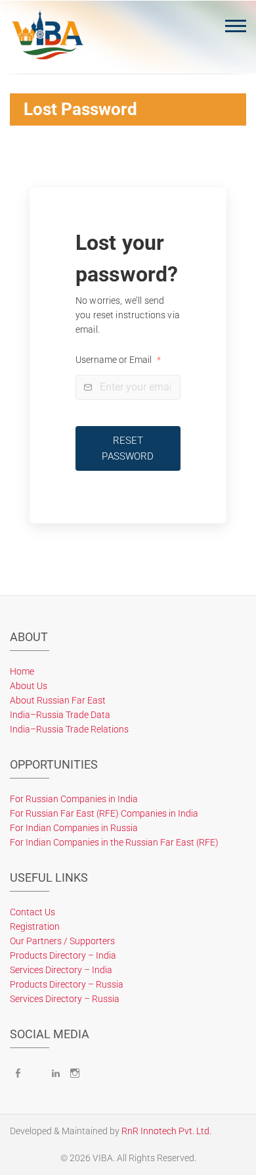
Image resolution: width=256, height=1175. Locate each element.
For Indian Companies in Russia (74, 828)
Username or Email (118, 359)
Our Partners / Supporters (62, 941)
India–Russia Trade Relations (69, 729)
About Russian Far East (58, 700)
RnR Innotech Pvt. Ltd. (166, 1131)
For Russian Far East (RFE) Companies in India (104, 813)
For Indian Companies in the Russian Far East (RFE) (114, 842)
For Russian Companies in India (74, 799)
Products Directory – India (63, 955)
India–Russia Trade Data (60, 714)
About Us (28, 686)
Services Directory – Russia (64, 999)
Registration (35, 926)
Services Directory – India (61, 970)
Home (22, 671)
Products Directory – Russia (66, 984)
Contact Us (32, 912)
